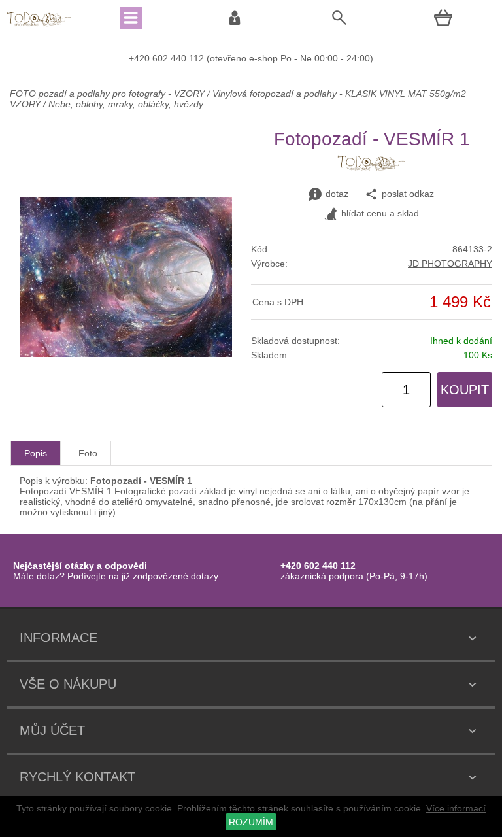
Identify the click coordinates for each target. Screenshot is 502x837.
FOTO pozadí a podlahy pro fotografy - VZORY (108, 93)
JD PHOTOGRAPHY (450, 263)
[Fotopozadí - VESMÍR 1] (126, 354)
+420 (140, 58)
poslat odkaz (408, 193)
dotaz (337, 193)
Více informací (456, 808)
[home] (39, 25)
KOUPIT (465, 390)
